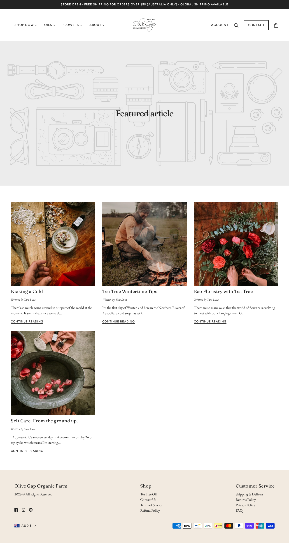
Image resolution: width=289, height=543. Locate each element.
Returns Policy (246, 499)
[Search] (236, 25)
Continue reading (27, 321)
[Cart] (276, 25)
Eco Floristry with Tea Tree (223, 291)
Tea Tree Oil (148, 494)
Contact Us (148, 499)
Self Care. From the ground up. (44, 420)
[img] (16, 509)
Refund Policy (150, 510)
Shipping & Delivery (249, 494)
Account (219, 25)
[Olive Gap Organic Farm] (144, 24)
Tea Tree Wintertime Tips (129, 291)
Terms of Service (151, 505)
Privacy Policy (245, 505)
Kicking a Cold (27, 291)
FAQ (239, 510)
